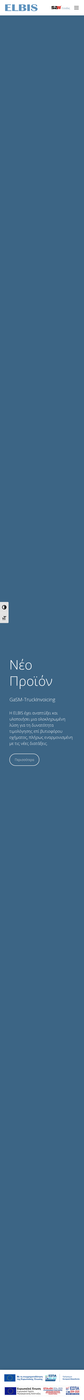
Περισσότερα (24, 759)
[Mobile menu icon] (76, 7)
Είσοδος (66, 8)
